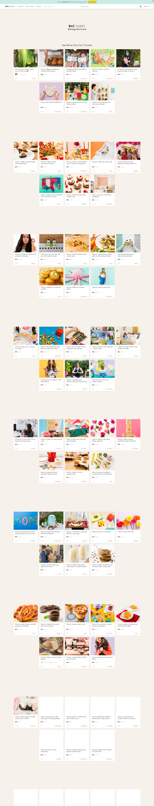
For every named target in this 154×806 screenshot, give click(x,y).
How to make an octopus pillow (75, 288)
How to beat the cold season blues (102, 658)
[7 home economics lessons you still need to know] (51, 243)
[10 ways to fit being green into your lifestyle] (103, 91)
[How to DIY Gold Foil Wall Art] (51, 91)
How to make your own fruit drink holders (76, 103)
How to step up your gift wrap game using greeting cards (50, 718)
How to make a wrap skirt (101, 287)
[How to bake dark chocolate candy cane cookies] (26, 706)
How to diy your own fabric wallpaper (101, 196)
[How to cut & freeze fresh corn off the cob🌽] (26, 58)
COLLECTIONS (30, 6)
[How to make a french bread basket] (51, 646)
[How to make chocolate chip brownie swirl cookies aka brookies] (103, 554)
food (34, 78)
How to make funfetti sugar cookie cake (76, 255)
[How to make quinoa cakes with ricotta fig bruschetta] (103, 243)
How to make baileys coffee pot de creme (76, 658)
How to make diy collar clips (102, 162)
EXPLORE (20, 6)
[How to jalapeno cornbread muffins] (51, 276)
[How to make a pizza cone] (77, 613)
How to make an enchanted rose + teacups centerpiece (76, 162)
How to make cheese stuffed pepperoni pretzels (25, 625)
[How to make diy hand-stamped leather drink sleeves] (51, 461)
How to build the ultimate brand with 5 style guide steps (101, 718)
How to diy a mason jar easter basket (100, 380)
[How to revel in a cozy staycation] (51, 739)
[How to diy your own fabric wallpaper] (103, 184)
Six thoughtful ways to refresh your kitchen (126, 255)
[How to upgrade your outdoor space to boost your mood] (77, 369)
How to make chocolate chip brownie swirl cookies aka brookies (102, 566)
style (111, 171)
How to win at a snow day (101, 532)
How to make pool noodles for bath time (102, 750)
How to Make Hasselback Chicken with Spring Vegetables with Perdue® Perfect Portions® (50, 72)
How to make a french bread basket (51, 658)
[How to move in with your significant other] (51, 554)
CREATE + (39, 6)
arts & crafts (83, 78)
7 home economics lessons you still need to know (50, 255)
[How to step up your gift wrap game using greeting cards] (51, 706)
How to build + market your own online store (76, 717)
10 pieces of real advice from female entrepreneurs (25, 440)
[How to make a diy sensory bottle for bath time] (77, 739)
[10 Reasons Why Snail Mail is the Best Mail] (77, 58)
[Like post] (15, 78)
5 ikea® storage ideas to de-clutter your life (128, 347)
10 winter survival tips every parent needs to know (127, 70)
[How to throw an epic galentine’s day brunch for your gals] (128, 151)
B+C (46, 74)
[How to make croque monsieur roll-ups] (51, 151)
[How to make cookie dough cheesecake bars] (26, 151)
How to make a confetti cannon (100, 70)
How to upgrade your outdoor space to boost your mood (76, 381)
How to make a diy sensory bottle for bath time (76, 750)
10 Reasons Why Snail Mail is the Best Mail (76, 70)
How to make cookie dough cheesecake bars (25, 162)
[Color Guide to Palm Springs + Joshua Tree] (103, 336)
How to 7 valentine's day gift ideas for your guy (76, 532)
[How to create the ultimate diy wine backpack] (51, 521)
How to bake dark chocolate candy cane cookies (25, 717)
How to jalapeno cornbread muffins (51, 288)
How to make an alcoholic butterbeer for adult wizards (76, 565)
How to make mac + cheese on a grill (25, 347)
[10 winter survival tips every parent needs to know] (128, 58)
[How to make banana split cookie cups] (77, 184)
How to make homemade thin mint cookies (50, 625)
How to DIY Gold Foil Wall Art (51, 102)
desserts (33, 171)
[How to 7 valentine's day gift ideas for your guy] (77, 521)
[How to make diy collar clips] (103, 151)
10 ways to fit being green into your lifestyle (101, 103)
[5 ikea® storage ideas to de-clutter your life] (128, 336)
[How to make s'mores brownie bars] (77, 461)
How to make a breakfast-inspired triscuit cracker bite (102, 473)
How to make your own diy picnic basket (76, 440)
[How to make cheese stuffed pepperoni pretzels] (26, 613)
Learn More (92, 2)
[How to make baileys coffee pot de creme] (77, 646)
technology (83, 726)
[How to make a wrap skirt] (103, 276)
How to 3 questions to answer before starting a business (126, 718)
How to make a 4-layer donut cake (51, 440)
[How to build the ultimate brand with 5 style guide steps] (103, 706)
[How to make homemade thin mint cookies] (51, 613)
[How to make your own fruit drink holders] (77, 91)
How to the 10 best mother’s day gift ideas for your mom (25, 532)
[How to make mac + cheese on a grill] (26, 336)
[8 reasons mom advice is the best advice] (51, 369)
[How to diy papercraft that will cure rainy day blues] (51, 336)
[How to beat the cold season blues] (103, 646)
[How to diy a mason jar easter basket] (103, 369)
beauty (33, 263)
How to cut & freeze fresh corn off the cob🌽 (24, 70)
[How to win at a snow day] (103, 521)
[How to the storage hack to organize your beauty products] (77, 336)
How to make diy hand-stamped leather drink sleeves (49, 474)
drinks (84, 574)
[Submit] (140, 6)
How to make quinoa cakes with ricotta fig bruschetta (102, 255)
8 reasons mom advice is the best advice (51, 380)
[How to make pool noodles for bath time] (103, 739)
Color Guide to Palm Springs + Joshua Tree (102, 347)
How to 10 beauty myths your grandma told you (25, 255)
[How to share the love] (128, 521)
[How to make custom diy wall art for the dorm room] (51, 184)
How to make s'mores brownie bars (74, 473)
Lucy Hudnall (23, 74)
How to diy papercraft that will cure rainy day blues (50, 347)
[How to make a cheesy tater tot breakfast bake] (128, 613)
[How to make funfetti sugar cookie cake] (77, 243)
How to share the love (126, 532)
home (110, 111)
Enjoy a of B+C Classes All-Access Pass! (72, 2)
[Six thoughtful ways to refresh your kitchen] (128, 243)
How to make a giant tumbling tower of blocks (127, 440)
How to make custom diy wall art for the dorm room (51, 196)
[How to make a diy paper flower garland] (103, 428)
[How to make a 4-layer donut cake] (51, 428)
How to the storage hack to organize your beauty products (76, 348)
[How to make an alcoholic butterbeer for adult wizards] (77, 554)
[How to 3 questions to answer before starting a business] (128, 706)
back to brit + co (49, 6)
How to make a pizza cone (75, 624)
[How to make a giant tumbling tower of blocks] (128, 428)
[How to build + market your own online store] (77, 706)
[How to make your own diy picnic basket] (77, 428)
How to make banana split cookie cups (75, 196)
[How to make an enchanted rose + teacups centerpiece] (77, 151)
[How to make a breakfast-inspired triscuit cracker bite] (103, 461)
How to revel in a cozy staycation (48, 750)
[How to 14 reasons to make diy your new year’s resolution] (103, 613)
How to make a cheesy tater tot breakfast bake (128, 625)
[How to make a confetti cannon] (103, 58)
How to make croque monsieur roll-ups (48, 162)
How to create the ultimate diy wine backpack (50, 532)
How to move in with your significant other (50, 565)
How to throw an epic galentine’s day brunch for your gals (127, 163)
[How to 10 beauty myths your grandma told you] (26, 243)
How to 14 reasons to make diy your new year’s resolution (102, 626)
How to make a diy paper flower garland (101, 440)
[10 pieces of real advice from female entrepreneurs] (26, 428)
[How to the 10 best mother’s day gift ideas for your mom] (26, 521)
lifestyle (135, 78)
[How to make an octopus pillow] (77, 276)
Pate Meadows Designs (51, 662)
